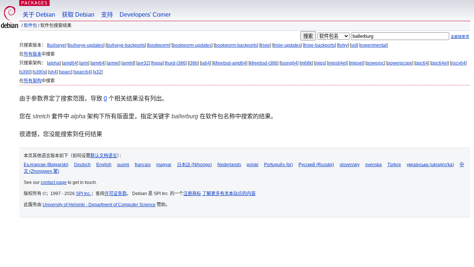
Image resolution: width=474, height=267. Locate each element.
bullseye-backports (126, 45)
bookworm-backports (236, 45)
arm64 (97, 63)
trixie (265, 45)
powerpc (375, 63)
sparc (65, 72)
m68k (306, 63)
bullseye (56, 45)
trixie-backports (319, 45)
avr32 (143, 63)
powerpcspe (399, 63)
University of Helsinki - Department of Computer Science (99, 204)
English (103, 164)
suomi (123, 164)
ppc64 (421, 63)
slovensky (350, 164)
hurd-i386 (176, 63)
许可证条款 (115, 193)
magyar (163, 164)
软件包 (30, 25)
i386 (193, 63)
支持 (107, 14)
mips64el (337, 63)
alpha (54, 63)
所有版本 (32, 54)
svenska (373, 164)
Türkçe (394, 164)
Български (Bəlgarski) (46, 164)
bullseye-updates (86, 45)
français (143, 164)
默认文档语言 (103, 155)
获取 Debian (78, 14)
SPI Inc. (83, 193)
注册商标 (192, 193)
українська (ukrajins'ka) (430, 164)
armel (113, 63)
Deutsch (82, 164)
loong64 (289, 63)
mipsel (356, 63)
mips (320, 63)
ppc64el (439, 63)
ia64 (205, 63)
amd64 (70, 63)
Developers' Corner (145, 14)
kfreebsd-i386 (263, 63)
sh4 (53, 72)
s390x (40, 72)
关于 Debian (39, 14)
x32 (97, 72)
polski (252, 164)
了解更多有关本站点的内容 (229, 193)
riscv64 (458, 63)
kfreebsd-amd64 (229, 63)
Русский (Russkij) (316, 164)
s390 (25, 72)
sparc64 (82, 72)
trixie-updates (287, 45)
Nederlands (229, 164)
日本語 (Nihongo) (194, 164)
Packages (34, 3)
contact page (54, 182)
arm (84, 63)
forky (343, 45)
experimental (373, 45)
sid (354, 45)
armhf (128, 63)
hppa (157, 63)
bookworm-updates (192, 45)
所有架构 (32, 80)
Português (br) (278, 164)
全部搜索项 (460, 36)
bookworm (158, 45)
